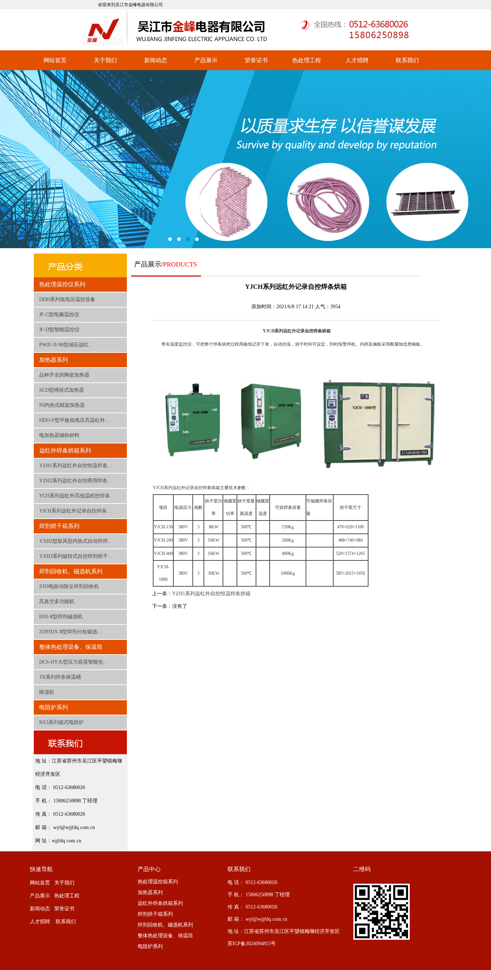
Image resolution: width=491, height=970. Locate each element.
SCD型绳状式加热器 (61, 390)
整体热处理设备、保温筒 (70, 647)
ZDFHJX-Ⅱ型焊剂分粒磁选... (70, 631)
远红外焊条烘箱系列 (65, 450)
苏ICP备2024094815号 (252, 943)
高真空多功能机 (56, 601)
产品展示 (205, 60)
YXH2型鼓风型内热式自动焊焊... (75, 541)
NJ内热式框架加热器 (62, 405)
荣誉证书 (256, 60)
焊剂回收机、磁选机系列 (70, 571)
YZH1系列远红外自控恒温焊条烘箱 (211, 593)
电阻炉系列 (53, 707)
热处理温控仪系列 (62, 284)
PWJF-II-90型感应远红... (66, 344)
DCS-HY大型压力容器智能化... (73, 662)
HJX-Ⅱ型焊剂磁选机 (61, 616)
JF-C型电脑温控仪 (59, 314)
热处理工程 (306, 60)
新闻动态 (155, 60)
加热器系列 (53, 360)
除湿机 (46, 692)
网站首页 (54, 60)
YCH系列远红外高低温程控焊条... (76, 495)
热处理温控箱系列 (158, 881)
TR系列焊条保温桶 (60, 677)
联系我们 (407, 60)
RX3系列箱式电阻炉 (61, 722)
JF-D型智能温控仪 (59, 329)
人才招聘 (356, 60)
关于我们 (105, 60)
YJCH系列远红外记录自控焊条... (75, 511)
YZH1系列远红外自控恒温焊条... (75, 465)
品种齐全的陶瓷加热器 (64, 375)
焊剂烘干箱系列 (59, 526)
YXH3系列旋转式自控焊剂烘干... (75, 556)
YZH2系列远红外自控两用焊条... (75, 480)
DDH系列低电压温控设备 (67, 299)
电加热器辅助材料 (59, 435)
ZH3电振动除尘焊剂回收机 (69, 586)
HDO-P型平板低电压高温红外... (74, 420)
